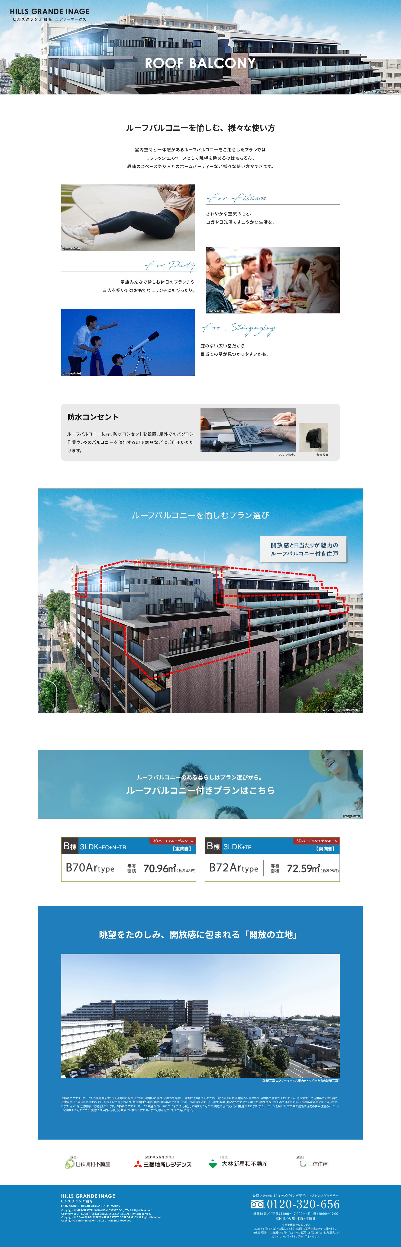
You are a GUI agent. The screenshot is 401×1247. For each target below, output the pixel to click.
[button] (128, 859)
